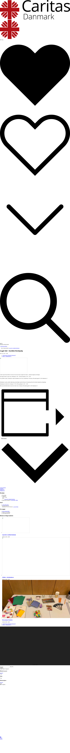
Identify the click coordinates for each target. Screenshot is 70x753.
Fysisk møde (13, 500)
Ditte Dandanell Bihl (5, 511)
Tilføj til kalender (3, 438)
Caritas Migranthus (5, 504)
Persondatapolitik (3, 641)
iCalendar (1, 488)
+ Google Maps (15, 506)
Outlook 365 (2, 489)
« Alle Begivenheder (3, 346)
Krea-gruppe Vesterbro (7, 619)
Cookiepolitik (2, 642)
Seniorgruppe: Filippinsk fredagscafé (9, 355)
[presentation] (16, 532)
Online (16, 500)
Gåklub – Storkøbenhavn (7, 356)
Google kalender (3, 487)
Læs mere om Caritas (3, 640)
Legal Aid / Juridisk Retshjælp (9, 499)
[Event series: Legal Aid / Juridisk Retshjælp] (10, 536)
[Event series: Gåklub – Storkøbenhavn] (10, 579)
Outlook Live (2, 490)
